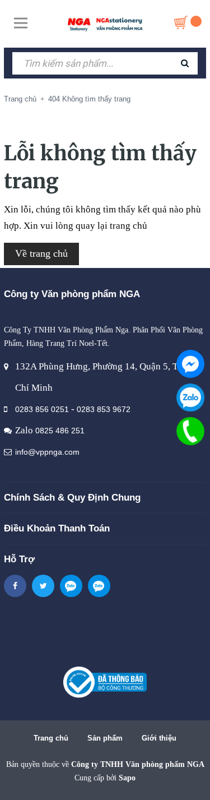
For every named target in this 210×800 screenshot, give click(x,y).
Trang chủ (51, 738)
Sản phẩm (105, 738)
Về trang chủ (41, 253)
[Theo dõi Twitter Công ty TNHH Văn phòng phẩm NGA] (43, 586)
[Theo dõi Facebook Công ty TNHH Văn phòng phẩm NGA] (15, 586)
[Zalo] (190, 397)
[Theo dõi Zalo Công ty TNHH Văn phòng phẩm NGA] (71, 586)
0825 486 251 (60, 430)
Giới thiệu (159, 738)
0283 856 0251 (42, 409)
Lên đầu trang (105, 779)
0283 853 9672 (103, 409)
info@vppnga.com (47, 451)
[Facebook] (190, 364)
